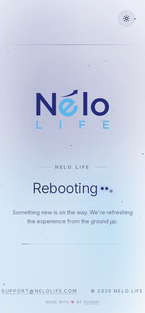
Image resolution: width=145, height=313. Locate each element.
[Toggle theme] (126, 18)
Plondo (91, 302)
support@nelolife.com (39, 291)
